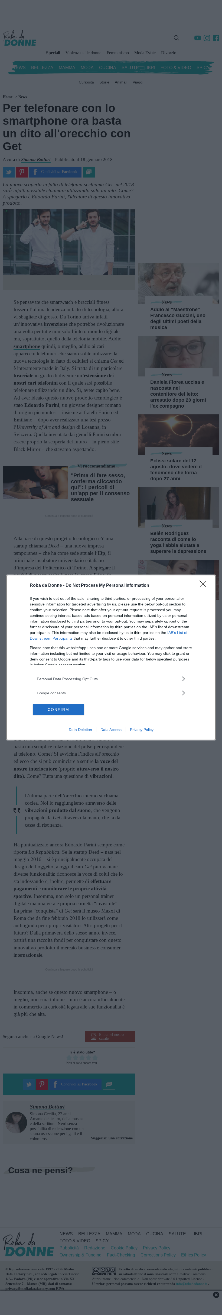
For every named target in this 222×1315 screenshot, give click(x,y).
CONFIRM (58, 709)
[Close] (205, 586)
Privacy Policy (142, 729)
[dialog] (111, 657)
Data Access (111, 729)
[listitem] (111, 679)
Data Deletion (80, 729)
